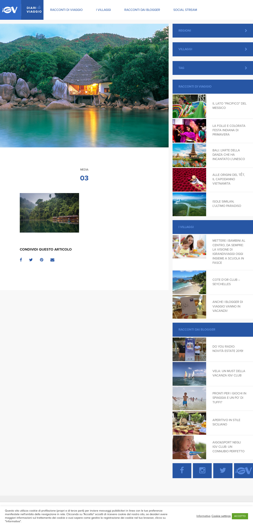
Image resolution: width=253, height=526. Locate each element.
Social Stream (185, 10)
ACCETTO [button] (240, 516)
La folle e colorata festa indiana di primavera (228, 130)
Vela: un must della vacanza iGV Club (228, 373)
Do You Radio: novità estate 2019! (227, 349)
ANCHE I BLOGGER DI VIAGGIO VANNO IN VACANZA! (227, 306)
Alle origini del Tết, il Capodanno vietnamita (228, 179)
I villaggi (103, 10)
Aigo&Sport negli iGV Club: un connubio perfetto (228, 446)
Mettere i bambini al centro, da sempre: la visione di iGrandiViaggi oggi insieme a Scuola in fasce (228, 252)
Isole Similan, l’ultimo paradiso (226, 204)
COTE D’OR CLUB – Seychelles (226, 282)
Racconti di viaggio (66, 10)
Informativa (203, 516)
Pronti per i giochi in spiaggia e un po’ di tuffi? (229, 397)
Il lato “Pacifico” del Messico (229, 106)
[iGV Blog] (22, 10)
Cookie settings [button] (221, 516)
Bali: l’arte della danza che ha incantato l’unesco (228, 154)
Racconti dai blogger (142, 10)
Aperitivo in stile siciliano (226, 422)
